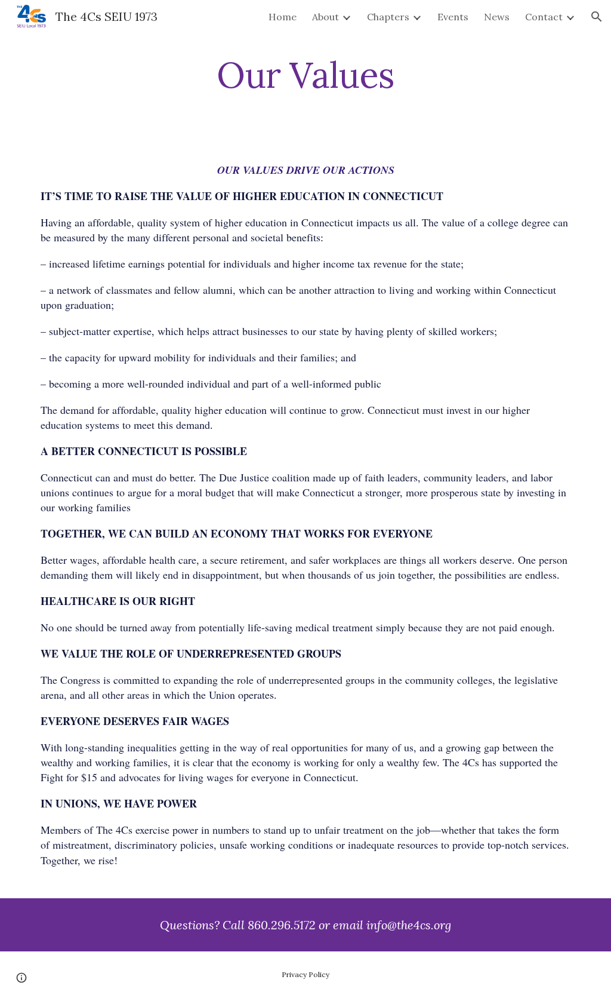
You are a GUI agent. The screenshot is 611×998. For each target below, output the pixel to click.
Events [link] (452, 17)
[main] (305, 74)
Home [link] (283, 17)
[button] (596, 16)
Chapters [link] (388, 17)
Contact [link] (544, 17)
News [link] (497, 17)
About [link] (325, 17)
